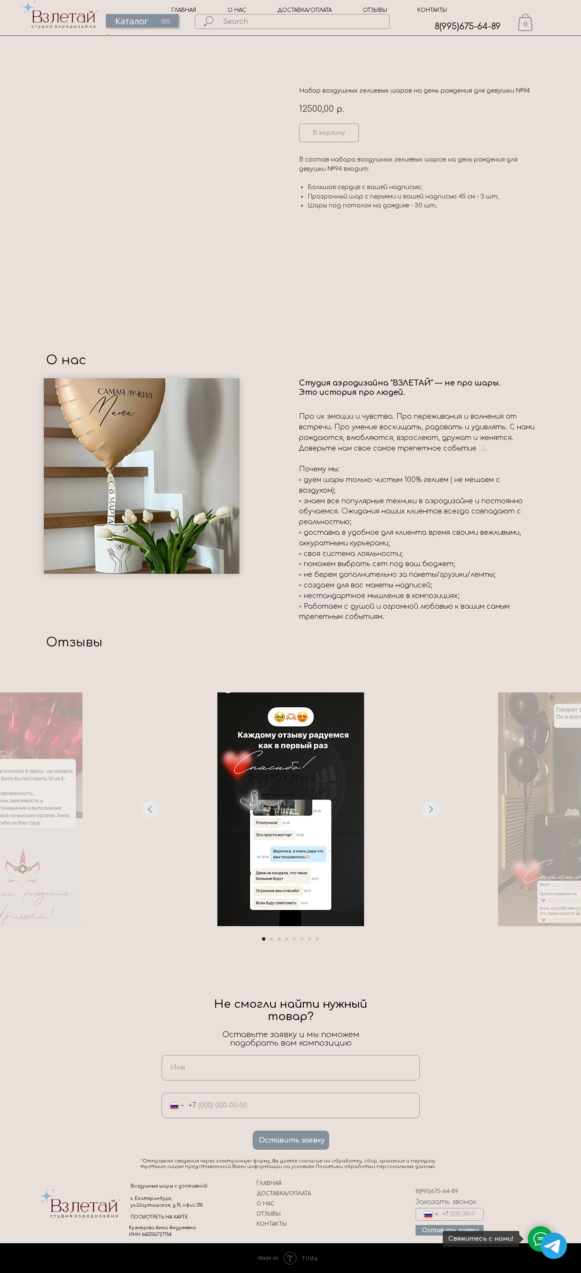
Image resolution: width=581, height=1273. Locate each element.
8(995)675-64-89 (468, 26)
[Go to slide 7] (309, 939)
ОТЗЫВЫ (375, 10)
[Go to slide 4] (286, 939)
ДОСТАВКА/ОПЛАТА (305, 10)
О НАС (237, 10)
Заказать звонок (446, 1202)
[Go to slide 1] (263, 939)
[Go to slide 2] (271, 939)
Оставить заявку (292, 1140)
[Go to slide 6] (302, 939)
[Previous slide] (150, 809)
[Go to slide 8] (317, 939)
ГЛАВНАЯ (183, 10)
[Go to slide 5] (294, 939)
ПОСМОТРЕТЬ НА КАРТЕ (159, 1217)
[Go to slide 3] (279, 939)
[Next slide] (430, 809)
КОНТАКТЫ (432, 10)
